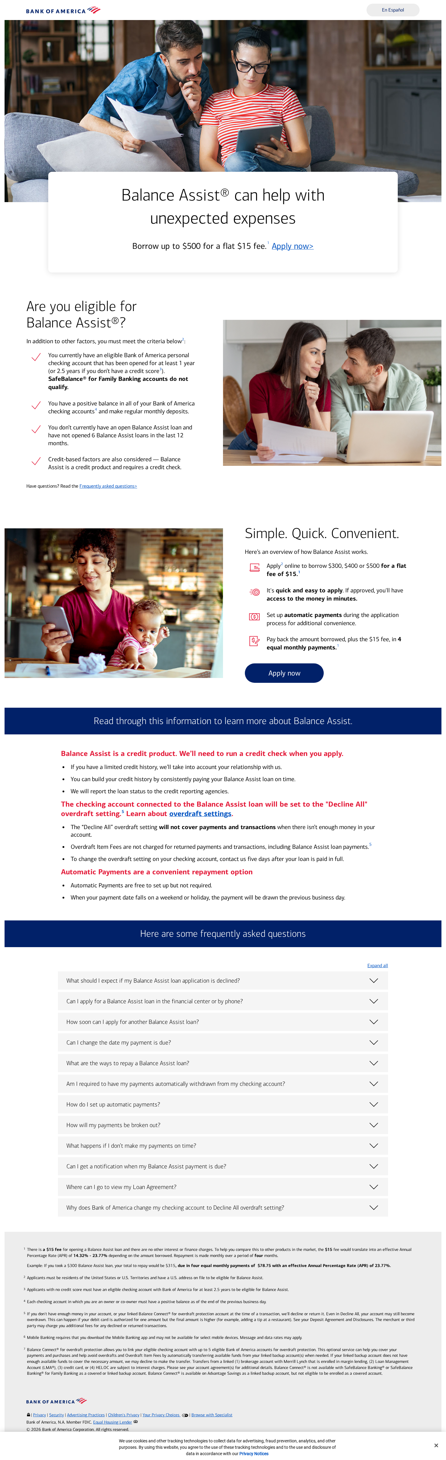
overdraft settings (200, 813)
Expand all (377, 965)
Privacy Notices (254, 1453)
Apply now (293, 246)
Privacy (39, 1415)
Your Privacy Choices (162, 1415)
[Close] (436, 1445)
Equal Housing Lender (112, 1422)
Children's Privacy (123, 1415)
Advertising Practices (86, 1415)
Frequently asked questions (108, 486)
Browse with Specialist (211, 1415)
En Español (393, 10)
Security (56, 1415)
